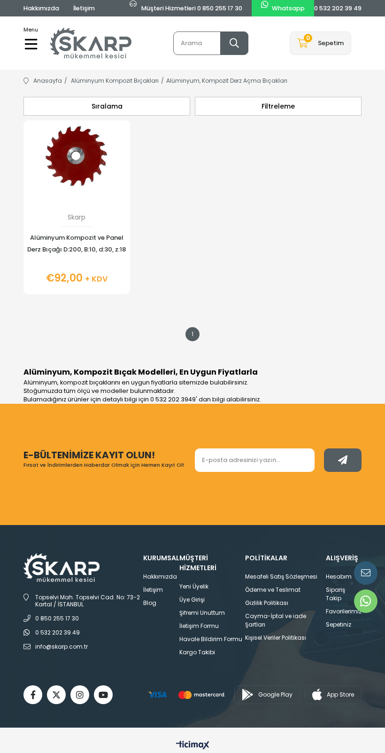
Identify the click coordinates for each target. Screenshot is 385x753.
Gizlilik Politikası (266, 603)
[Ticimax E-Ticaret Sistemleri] (192, 746)
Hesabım (339, 576)
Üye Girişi (192, 600)
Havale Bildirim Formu (210, 639)
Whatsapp (288, 8)
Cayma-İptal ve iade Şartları (275, 620)
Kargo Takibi (197, 652)
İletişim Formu (199, 626)
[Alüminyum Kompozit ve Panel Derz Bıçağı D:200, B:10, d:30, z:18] (77, 160)
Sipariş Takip (335, 594)
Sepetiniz (338, 624)
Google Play (275, 694)
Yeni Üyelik (193, 586)
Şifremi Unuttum (202, 613)
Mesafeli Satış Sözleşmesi (281, 576)
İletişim (84, 8)
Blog (149, 603)
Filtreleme (278, 106)
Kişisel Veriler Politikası (275, 638)
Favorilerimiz (344, 611)
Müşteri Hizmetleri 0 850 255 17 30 (191, 8)
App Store (340, 694)
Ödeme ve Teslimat (272, 590)
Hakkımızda (41, 8)
